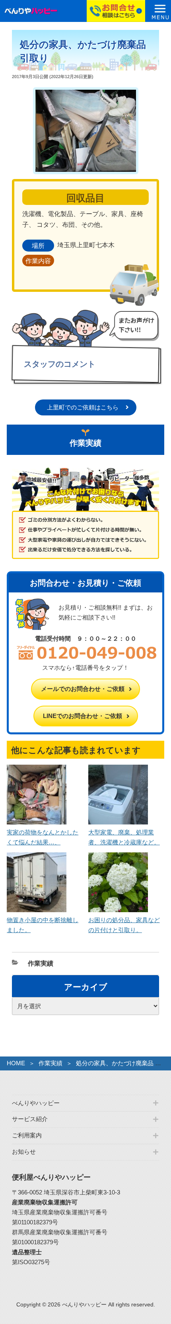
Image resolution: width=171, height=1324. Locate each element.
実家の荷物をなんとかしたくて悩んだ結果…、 (42, 837)
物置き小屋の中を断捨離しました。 (42, 925)
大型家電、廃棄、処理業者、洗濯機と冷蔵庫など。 (124, 837)
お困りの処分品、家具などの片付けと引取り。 (124, 925)
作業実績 (40, 963)
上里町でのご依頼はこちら (83, 407)
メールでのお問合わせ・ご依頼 (82, 688)
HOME (16, 1063)
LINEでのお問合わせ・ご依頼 (82, 715)
